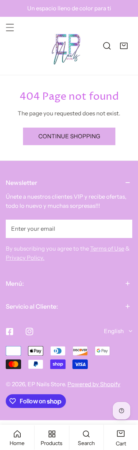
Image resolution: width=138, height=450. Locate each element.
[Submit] (122, 228)
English (114, 331)
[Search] (107, 45)
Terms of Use (107, 248)
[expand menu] (10, 27)
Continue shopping (69, 136)
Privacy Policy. (25, 257)
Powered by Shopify (93, 384)
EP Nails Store (46, 384)
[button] (123, 45)
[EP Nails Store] (66, 46)
